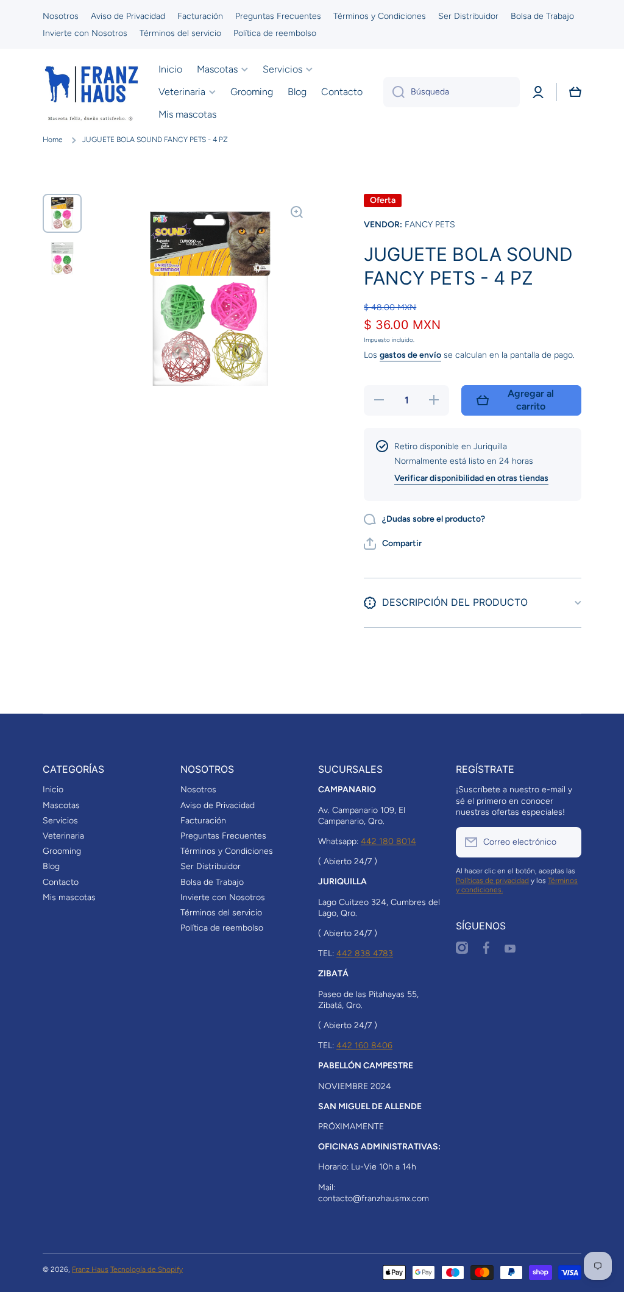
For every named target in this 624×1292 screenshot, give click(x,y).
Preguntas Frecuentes (223, 836)
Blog (51, 866)
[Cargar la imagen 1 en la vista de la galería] (62, 213)
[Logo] (91, 92)
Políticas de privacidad (492, 880)
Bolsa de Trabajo (212, 882)
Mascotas (61, 805)
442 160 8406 (364, 1045)
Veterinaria (63, 836)
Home (53, 139)
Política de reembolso (221, 928)
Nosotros (198, 789)
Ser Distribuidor (210, 866)
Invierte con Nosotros (222, 897)
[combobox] (451, 92)
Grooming (62, 851)
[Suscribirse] (566, 842)
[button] (575, 92)
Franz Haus (90, 1269)
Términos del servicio (221, 912)
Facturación (203, 820)
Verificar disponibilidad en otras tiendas (471, 478)
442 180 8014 (388, 841)
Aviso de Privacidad (217, 805)
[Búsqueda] (394, 92)
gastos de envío (410, 355)
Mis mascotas (69, 897)
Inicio (53, 789)
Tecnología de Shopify (146, 1269)
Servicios (60, 820)
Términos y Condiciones (226, 851)
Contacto (61, 882)
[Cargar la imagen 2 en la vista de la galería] (62, 258)
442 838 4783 (364, 953)
